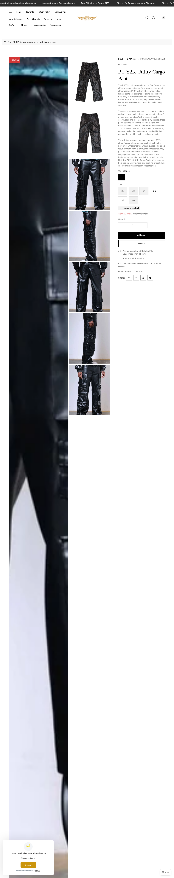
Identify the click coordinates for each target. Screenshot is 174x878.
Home (120, 59)
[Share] (129, 277)
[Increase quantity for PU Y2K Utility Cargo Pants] (144, 225)
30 (122, 191)
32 (133, 191)
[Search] (147, 18)
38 (122, 200)
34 (144, 191)
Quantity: (122, 219)
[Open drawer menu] (10, 12)
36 (154, 191)
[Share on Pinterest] (150, 277)
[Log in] (153, 18)
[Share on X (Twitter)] (143, 277)
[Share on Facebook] (136, 277)
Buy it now (142, 244)
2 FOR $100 (131, 59)
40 (133, 200)
